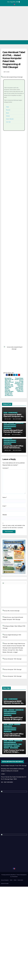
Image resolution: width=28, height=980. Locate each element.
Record (8, 110)
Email (4, 506)
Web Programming (14, 747)
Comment (6, 468)
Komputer (11, 724)
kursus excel (11, 709)
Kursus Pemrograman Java (10, 742)
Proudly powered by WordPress (9, 874)
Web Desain (6, 747)
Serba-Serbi (20, 880)
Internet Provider (5, 883)
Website (5, 514)
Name (5, 497)
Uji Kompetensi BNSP (12, 412)
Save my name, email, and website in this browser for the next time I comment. (14, 526)
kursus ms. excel (7, 428)
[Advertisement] (14, 26)
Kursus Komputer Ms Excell (10, 424)
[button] (20, 42)
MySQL (20, 744)
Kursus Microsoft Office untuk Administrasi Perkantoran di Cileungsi (13, 448)
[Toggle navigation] (26, 42)
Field (7, 107)
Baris (7, 113)
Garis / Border (10, 119)
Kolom (8, 116)
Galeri (11, 880)
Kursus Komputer (8, 438)
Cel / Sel (8, 122)
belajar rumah (17, 418)
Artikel (5, 412)
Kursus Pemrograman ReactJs (10, 744)
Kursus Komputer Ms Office (10, 426)
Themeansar (14, 876)
